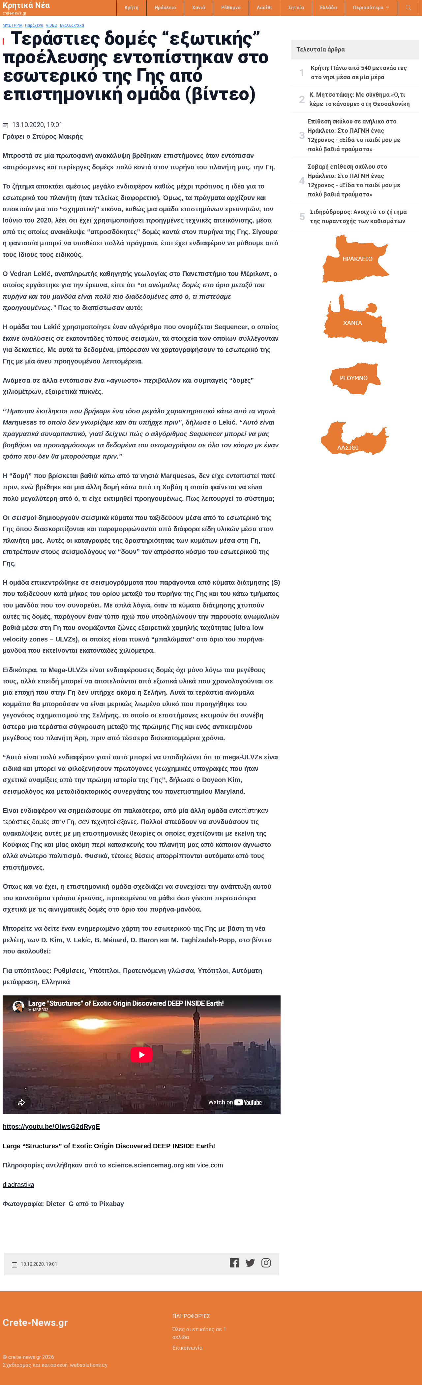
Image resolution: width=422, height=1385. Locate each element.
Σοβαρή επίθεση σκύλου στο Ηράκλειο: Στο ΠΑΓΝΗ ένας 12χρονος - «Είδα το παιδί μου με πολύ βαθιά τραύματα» (354, 180)
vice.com (210, 1165)
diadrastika (18, 1184)
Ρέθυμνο (231, 7)
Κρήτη (131, 7)
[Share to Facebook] (234, 1263)
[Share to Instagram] (266, 1263)
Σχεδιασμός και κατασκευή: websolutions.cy (55, 1365)
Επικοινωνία (187, 1348)
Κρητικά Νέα (26, 5)
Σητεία (296, 7)
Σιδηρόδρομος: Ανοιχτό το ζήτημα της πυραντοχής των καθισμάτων (358, 216)
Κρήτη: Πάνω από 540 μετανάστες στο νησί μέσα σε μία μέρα (359, 72)
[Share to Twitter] (250, 1263)
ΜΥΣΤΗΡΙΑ (12, 25)
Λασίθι (264, 7)
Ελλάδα (328, 7)
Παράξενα (34, 25)
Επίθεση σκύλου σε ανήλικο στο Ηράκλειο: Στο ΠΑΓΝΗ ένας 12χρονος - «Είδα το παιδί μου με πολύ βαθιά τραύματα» (354, 135)
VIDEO (51, 25)
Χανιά (198, 7)
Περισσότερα (368, 7)
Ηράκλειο (165, 7)
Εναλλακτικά (72, 25)
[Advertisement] (355, 530)
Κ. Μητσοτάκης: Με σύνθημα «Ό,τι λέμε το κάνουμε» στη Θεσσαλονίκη (360, 99)
